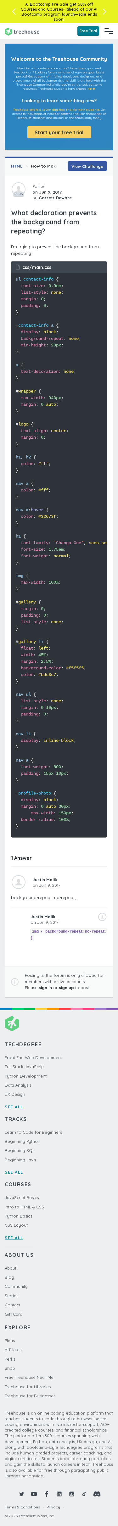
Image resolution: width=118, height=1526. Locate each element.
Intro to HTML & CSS (24, 1206)
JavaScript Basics (22, 1197)
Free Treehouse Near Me (29, 1377)
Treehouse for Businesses (30, 1395)
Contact (12, 1304)
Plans (10, 1340)
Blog (9, 1277)
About (10, 1268)
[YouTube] (34, 1494)
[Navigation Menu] (108, 31)
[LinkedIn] (59, 1494)
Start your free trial (59, 132)
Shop (10, 1368)
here (91, 89)
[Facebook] (46, 1494)
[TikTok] (84, 1494)
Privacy (53, 1507)
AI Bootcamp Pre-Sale (46, 4)
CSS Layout (16, 1225)
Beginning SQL (20, 1150)
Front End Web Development (33, 1057)
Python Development (26, 1076)
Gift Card (13, 1314)
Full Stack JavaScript (25, 1066)
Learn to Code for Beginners (33, 1132)
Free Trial (88, 31)
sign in (45, 987)
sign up (66, 987)
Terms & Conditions (22, 1507)
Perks (10, 1359)
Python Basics (18, 1215)
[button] (13, 12)
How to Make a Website (55, 166)
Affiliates (13, 1349)
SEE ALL (14, 1106)
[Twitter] (21, 1494)
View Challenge (87, 166)
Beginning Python (22, 1141)
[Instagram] (71, 1494)
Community (16, 1286)
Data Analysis (18, 1085)
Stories (11, 1295)
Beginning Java (20, 1159)
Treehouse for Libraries (28, 1386)
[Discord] (97, 1494)
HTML (16, 166)
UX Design (15, 1094)
